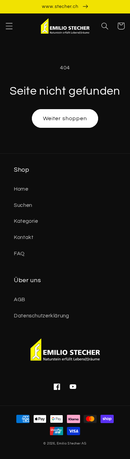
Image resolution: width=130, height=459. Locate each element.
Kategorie (26, 221)
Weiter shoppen (65, 118)
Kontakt (23, 237)
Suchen (23, 205)
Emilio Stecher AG (72, 443)
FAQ (19, 253)
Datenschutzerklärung (41, 315)
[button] (9, 26)
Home (21, 189)
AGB (19, 299)
